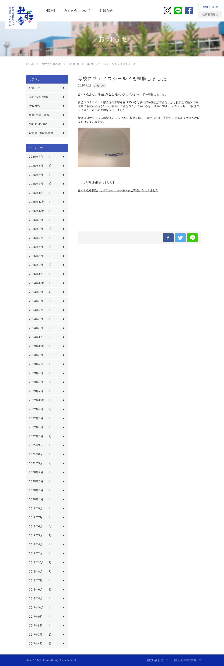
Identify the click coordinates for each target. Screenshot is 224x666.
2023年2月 (36, 391)
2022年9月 (36, 409)
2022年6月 (36, 427)
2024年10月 (36, 283)
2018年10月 (36, 562)
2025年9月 (36, 220)
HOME (50, 11)
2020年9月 (36, 472)
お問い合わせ (154, 660)
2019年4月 (36, 544)
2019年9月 (36, 508)
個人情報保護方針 (185, 660)
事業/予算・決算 (39, 115)
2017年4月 (36, 643)
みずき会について (77, 11)
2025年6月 (36, 247)
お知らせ (106, 11)
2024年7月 (36, 310)
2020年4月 (36, 499)
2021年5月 (36, 463)
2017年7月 (35, 634)
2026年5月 (36, 175)
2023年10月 (36, 346)
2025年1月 (36, 274)
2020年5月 (36, 490)
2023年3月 (36, 382)
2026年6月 (36, 165)
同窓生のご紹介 (38, 97)
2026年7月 (36, 156)
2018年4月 (36, 598)
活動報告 (34, 105)
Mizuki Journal (38, 124)
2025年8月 (36, 229)
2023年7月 (36, 364)
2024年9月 (36, 292)
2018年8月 (36, 571)
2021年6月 (36, 454)
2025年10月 (36, 211)
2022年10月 (36, 400)
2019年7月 (36, 517)
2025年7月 (36, 238)
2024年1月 (36, 337)
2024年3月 (36, 328)
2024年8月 (36, 301)
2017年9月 (36, 616)
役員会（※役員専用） (42, 133)
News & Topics (51, 64)
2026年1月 (36, 193)
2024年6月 (36, 319)
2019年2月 (36, 553)
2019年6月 (36, 526)
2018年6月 (36, 589)
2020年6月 (36, 481)
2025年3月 (36, 265)
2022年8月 (36, 418)
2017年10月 (36, 607)
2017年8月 (36, 625)
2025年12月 (36, 201)
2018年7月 (36, 580)
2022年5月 (36, 436)
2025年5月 (36, 256)
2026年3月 (36, 183)
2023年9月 (36, 355)
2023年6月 (36, 373)
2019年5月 (36, 535)
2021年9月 (36, 445)
